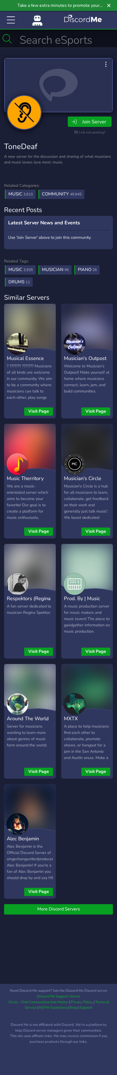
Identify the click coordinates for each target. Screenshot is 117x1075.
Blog (73, 1007)
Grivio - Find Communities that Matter (38, 1002)
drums (19, 282)
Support (86, 1007)
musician (55, 270)
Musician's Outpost (85, 358)
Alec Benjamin (23, 838)
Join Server (94, 121)
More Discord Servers (58, 909)
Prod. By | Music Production (82, 602)
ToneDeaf (20, 146)
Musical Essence (25, 358)
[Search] (7, 39)
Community (62, 194)
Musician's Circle (82, 478)
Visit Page (38, 411)
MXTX (71, 718)
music (20, 270)
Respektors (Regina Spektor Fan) (29, 602)
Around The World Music (28, 722)
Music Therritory (25, 478)
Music (20, 194)
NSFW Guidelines (53, 1007)
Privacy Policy (82, 1002)
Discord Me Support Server (58, 996)
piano (87, 270)
